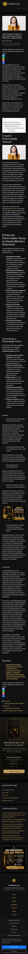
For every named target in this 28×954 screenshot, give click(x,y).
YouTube (14, 908)
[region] (14, 945)
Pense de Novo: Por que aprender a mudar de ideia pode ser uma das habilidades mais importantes (13, 826)
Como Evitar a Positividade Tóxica (15, 128)
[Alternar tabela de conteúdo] (22, 120)
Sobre (14, 911)
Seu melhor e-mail (14, 763)
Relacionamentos (7, 800)
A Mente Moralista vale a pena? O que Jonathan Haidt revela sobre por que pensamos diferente (13, 815)
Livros (14, 901)
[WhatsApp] (14, 58)
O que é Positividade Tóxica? (12, 122)
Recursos (14, 904)
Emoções (7, 701)
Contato (14, 914)
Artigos (14, 897)
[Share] (14, 63)
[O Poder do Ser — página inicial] (14, 880)
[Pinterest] (14, 60)
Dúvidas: (13, 129)
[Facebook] (14, 55)
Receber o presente (14, 771)
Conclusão (13, 131)
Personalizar (14, 951)
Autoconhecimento (8, 790)
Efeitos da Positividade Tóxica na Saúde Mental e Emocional (13, 125)
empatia (13, 208)
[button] (20, 8)
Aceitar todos (14, 947)
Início (14, 894)
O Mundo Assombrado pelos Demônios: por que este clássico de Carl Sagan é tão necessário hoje (13, 837)
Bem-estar (5, 792)
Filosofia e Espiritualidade (10, 798)
